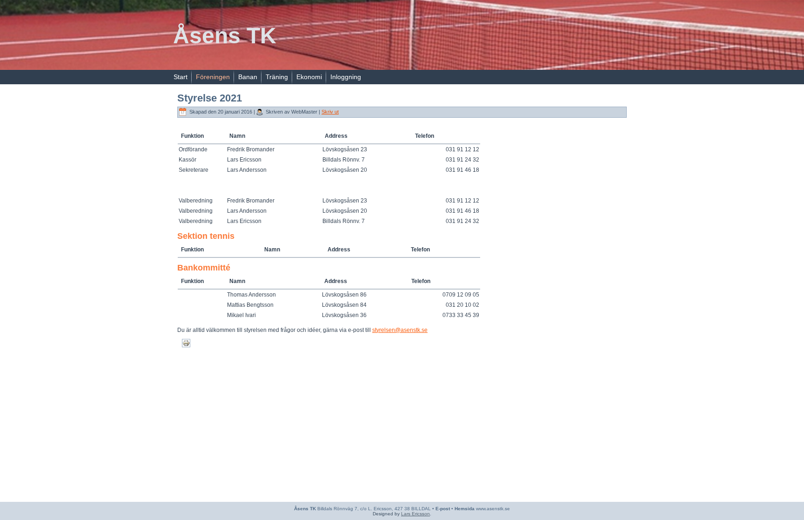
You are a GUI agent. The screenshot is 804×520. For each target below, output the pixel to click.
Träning (277, 77)
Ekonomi (309, 77)
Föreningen (213, 77)
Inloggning (345, 77)
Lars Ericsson (415, 513)
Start (181, 77)
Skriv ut (330, 112)
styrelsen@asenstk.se (400, 330)
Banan (247, 77)
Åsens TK (224, 35)
